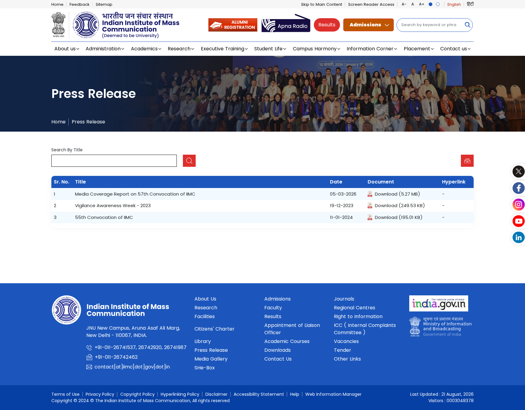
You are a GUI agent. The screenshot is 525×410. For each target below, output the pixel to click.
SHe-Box (204, 367)
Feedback (80, 4)
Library (202, 341)
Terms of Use (65, 394)
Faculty (273, 307)
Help (294, 394)
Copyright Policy (137, 394)
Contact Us (278, 358)
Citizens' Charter (214, 328)
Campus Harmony (315, 48)
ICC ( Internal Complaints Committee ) (365, 329)
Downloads (277, 350)
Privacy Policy (100, 394)
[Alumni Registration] (232, 24)
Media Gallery (211, 358)
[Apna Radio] (286, 24)
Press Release (88, 121)
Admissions (365, 24)
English (454, 4)
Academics (144, 48)
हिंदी (470, 4)
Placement (417, 48)
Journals (344, 298)
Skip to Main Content (321, 4)
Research (179, 48)
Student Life (268, 48)
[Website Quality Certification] (440, 328)
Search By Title (67, 150)
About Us (205, 298)
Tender (342, 350)
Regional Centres (354, 307)
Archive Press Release (467, 161)
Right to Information (358, 316)
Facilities (204, 316)
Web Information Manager (333, 394)
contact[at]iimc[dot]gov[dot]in (132, 366)
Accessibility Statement (259, 394)
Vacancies (346, 341)
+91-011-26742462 (116, 357)
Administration (103, 48)
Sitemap (104, 4)
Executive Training (222, 48)
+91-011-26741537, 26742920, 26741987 (140, 347)
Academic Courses (287, 341)
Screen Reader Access (371, 4)
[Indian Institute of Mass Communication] (115, 25)
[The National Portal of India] (438, 305)
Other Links (347, 358)
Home (57, 4)
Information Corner (370, 48)
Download (386, 194)
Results (326, 24)
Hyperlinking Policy (180, 394)
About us (65, 48)
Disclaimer (216, 394)
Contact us (453, 48)
